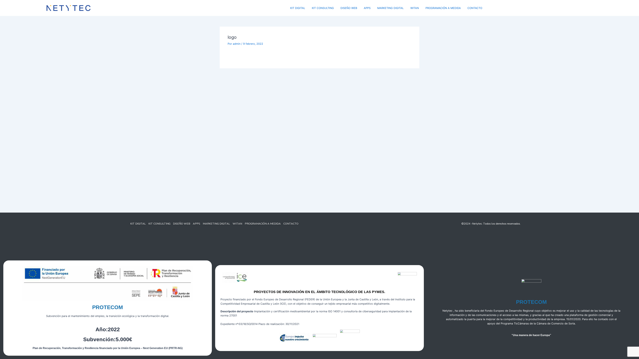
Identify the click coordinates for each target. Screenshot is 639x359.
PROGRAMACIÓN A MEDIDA (443, 8)
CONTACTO (474, 8)
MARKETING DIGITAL (390, 8)
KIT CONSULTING (323, 8)
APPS (367, 8)
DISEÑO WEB (348, 8)
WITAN (414, 8)
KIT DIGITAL (297, 8)
